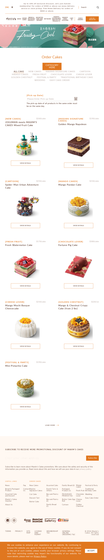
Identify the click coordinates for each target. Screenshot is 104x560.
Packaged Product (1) (66, 490)
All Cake (19, 71)
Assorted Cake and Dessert (39, 19)
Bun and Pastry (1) (52, 495)
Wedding (39, 80)
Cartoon (85, 71)
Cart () (71, 19)
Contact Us (26, 490)
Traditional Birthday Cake (77, 77)
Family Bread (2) (68, 485)
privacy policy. (86, 469)
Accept (91, 551)
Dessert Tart (34, 498)
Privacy (18, 531)
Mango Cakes (20, 74)
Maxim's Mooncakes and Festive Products (56, 19)
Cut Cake (33, 494)
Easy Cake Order (60, 80)
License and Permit (38, 533)
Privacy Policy (40, 556)
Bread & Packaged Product (12, 490)
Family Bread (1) (51, 505)
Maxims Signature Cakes (60, 71)
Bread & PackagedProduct (31, 19)
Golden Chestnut (21, 77)
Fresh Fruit (39, 74)
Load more (50, 425)
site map (28, 532)
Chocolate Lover (61, 74)
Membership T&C (52, 532)
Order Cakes (24, 19)
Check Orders (80, 19)
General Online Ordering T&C (68, 533)
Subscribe (92, 458)
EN (7, 7)
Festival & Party (46, 77)
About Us (9, 505)
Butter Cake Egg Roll (68, 500)
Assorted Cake (52, 485)
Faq (24, 485)
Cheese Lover (84, 74)
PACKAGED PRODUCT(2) (67, 495)
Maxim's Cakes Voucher (65, 19)
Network (47, 19)
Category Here (52, 66)
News (19, 19)
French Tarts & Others (52, 490)
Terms (8, 531)
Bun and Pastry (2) (52, 500)
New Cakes (34, 71)
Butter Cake (34, 502)
